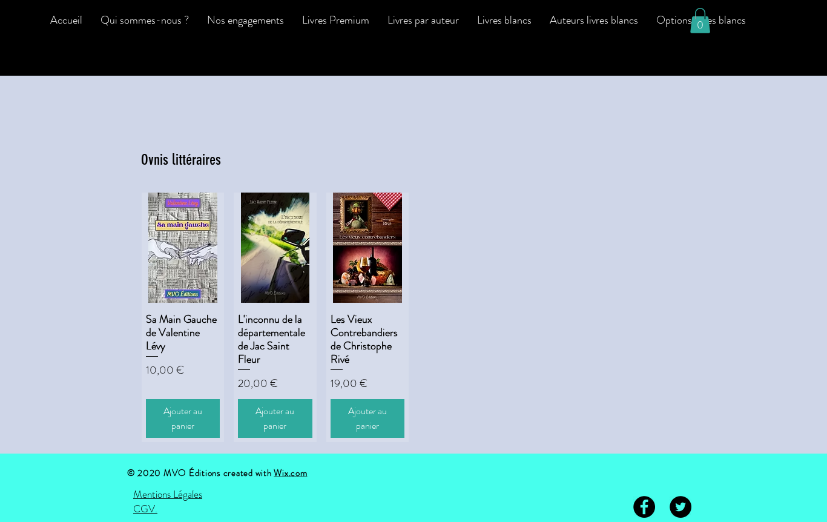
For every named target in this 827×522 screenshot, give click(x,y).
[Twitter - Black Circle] (680, 507)
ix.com (295, 473)
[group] (413, 317)
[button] (700, 20)
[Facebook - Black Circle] (644, 507)
